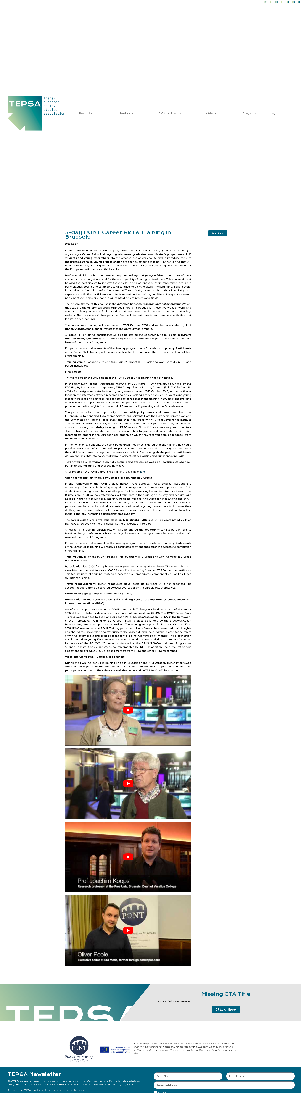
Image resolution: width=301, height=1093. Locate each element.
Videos (211, 113)
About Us (85, 113)
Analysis (126, 113)
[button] (273, 113)
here (142, 471)
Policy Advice (170, 113)
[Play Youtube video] (128, 710)
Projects (250, 113)
